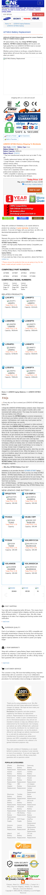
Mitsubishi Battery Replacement (11, 809)
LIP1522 (4, 11)
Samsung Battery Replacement (31, 767)
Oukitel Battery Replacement (11, 780)
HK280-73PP (31, 522)
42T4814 (6, 276)
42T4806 (6, 273)
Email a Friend (11, 136)
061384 (18, 10)
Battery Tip (29, 886)
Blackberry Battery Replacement (21, 767)
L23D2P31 (11, 373)
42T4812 (24, 273)
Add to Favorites (11, 139)
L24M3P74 (31, 373)
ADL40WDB (11, 569)
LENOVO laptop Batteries (22, 24)
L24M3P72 (31, 303)
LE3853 (13, 147)
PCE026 (11, 546)
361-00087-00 (12, 10)
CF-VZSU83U (30, 10)
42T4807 (15, 273)
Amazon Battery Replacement (11, 827)
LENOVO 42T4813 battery (15, 26)
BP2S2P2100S (36, 8)
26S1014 (12, 8)
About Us (16, 884)
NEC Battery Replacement (21, 803)
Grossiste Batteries (26, 889)
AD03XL (23, 10)
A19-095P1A (31, 499)
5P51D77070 (11, 499)
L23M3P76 (31, 326)
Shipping (20, 886)
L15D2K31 (37, 10)
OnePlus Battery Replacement (31, 821)
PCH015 (11, 522)
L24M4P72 (31, 350)
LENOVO (17, 153)
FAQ (8, 886)
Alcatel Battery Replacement (31, 780)
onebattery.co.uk (28, 891)
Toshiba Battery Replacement (31, 774)
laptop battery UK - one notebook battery (10, 3)
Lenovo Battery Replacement (21, 827)
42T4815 (15, 276)
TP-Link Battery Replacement (31, 835)
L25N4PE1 (11, 350)
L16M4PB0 (11, 326)
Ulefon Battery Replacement (11, 803)
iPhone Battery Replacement (11, 767)
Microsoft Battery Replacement (31, 803)
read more (6, 621)
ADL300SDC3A (31, 569)
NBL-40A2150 (28, 8)
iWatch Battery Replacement (11, 835)
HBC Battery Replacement (21, 786)
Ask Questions (25, 136)
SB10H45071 (19, 8)
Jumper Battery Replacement (31, 790)
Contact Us (34, 884)
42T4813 (32, 273)
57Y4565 (32, 276)
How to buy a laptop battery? (33, 184)
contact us (5, 259)
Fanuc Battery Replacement (31, 815)
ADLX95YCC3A (31, 546)
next (44, 595)
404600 (9, 11)
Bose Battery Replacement (21, 780)
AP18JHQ (4, 10)
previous (5, 595)
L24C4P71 (11, 303)
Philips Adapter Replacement (11, 786)
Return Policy (25, 884)
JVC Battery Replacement (21, 835)
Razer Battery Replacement (31, 796)
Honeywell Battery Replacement (21, 809)
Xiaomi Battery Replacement (21, 774)
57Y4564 (24, 276)
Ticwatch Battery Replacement (31, 809)
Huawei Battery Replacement (11, 774)
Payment (14, 886)
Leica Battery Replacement (11, 815)
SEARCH (39, 14)
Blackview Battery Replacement (11, 796)
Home (7, 24)
